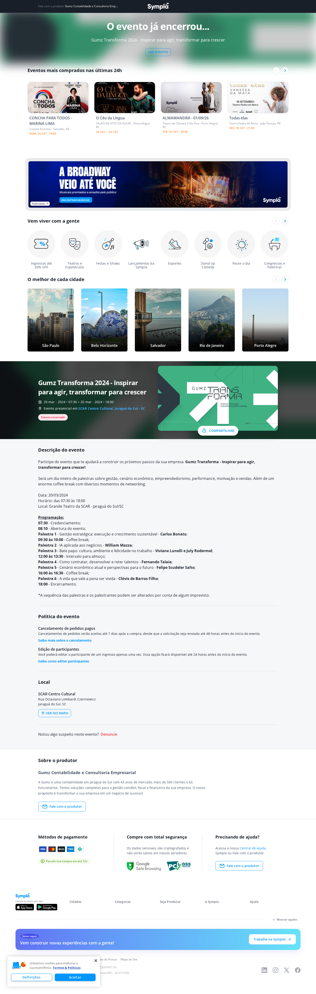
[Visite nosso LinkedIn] (264, 970)
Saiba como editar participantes (63, 661)
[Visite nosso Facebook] (298, 970)
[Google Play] (47, 907)
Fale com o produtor (66, 806)
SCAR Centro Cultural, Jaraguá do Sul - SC (111, 408)
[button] (19, 965)
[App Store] (24, 907)
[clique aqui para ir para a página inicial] (158, 6)
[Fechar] (96, 961)
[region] (53, 971)
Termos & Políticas (67, 968)
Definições (31, 977)
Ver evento (158, 52)
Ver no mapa (57, 713)
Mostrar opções (287, 919)
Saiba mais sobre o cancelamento (65, 640)
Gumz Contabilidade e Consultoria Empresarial (91, 6)
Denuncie (109, 734)
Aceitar (75, 977)
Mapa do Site (129, 959)
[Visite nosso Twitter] (286, 970)
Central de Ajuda (253, 848)
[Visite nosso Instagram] (275, 970)
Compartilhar (221, 430)
